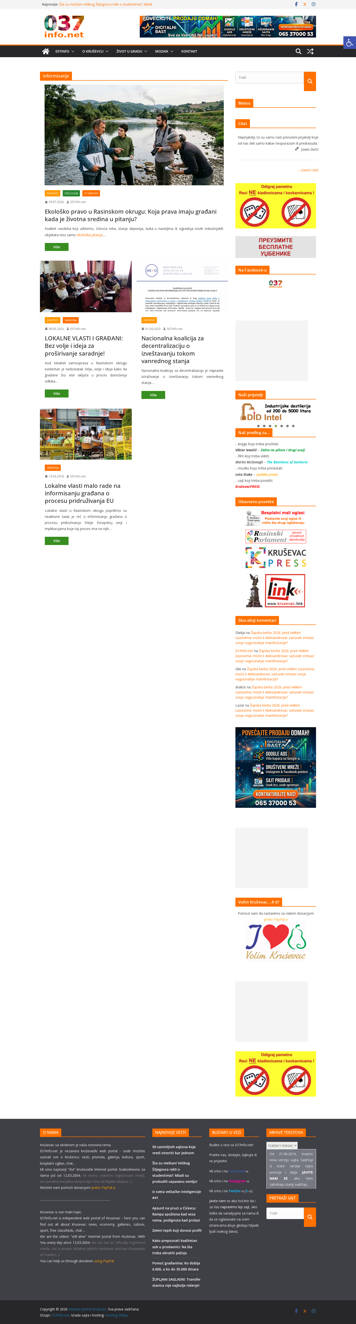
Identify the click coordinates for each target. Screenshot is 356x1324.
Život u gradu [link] (129, 51)
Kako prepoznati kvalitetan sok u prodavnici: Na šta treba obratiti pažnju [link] (174, 1246)
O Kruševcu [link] (92, 51)
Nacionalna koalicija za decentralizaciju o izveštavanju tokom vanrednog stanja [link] (172, 349)
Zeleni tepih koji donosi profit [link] (177, 1230)
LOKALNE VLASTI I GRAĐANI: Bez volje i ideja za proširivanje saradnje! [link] (84, 345)
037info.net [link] (78, 202)
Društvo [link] (52, 193)
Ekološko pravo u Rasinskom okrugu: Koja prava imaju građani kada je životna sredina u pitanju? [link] (131, 215)
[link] (349, 42)
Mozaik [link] (161, 51)
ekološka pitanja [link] (89, 235)
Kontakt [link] (189, 51)
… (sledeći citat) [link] (308, 170)
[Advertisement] (271, 350)
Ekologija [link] (71, 193)
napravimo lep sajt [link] (234, 1207)
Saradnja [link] (71, 320)
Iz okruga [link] (91, 193)
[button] (72, 51)
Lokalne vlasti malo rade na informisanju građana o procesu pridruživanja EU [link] (83, 493)
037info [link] (62, 51)
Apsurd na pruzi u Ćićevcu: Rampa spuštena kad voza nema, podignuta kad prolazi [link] (176, 1214)
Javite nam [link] (217, 1201)
